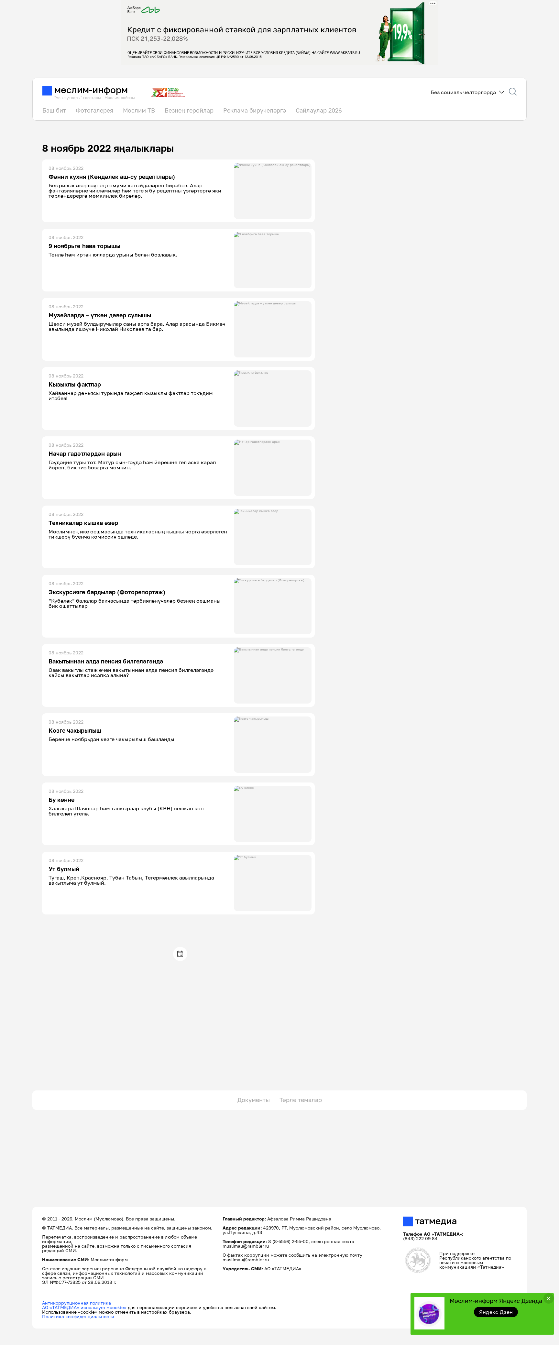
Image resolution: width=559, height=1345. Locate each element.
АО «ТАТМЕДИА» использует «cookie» (84, 1307)
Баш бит (54, 110)
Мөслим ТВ (139, 110)
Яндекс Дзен (496, 1312)
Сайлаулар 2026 (319, 110)
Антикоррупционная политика (76, 1303)
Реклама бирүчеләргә (254, 110)
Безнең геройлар (189, 110)
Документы (253, 1099)
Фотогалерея (94, 110)
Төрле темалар (301, 1099)
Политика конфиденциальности (78, 1316)
